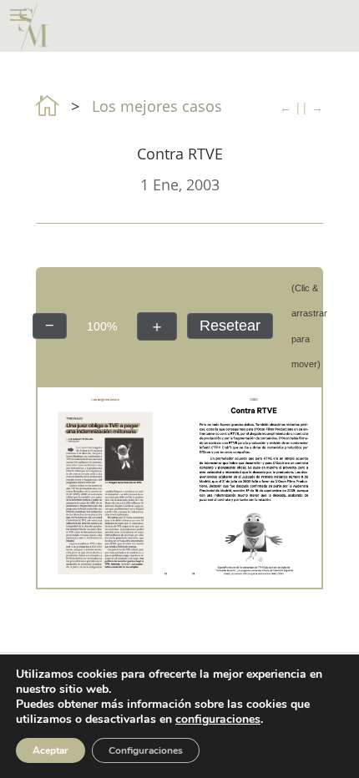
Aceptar (50, 750)
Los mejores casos (157, 106)
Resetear (230, 325)
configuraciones (217, 719)
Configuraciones (146, 750)
